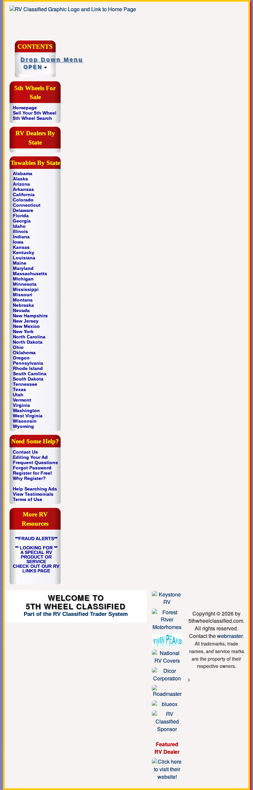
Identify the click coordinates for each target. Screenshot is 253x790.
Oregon (21, 357)
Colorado (23, 199)
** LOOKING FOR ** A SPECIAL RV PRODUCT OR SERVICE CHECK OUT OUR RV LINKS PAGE (36, 559)
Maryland (23, 268)
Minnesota (25, 284)
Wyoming (23, 426)
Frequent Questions (35, 462)
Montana (23, 300)
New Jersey (26, 321)
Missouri (22, 294)
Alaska (20, 178)
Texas (19, 389)
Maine (19, 263)
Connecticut (27, 205)
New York (23, 331)
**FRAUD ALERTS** (36, 538)
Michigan (23, 278)
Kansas (21, 247)
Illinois (20, 231)
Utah (18, 394)
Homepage (25, 107)
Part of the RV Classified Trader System (76, 614)
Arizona (21, 184)
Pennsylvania (28, 363)
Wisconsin (25, 421)
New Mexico (26, 326)
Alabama (22, 173)
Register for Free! (32, 473)
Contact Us (25, 452)
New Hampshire (30, 315)
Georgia (22, 221)
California (24, 194)
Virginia (21, 405)
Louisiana (24, 257)
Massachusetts (30, 273)
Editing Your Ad (30, 457)
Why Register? (29, 478)
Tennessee (25, 384)
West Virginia (27, 415)
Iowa (18, 242)
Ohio (18, 347)
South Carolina (29, 373)
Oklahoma (24, 352)
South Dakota (28, 379)
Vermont (22, 400)
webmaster (229, 636)
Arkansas (23, 189)
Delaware (23, 210)
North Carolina (29, 336)
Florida (21, 215)
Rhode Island (28, 368)
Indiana (21, 236)
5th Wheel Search (32, 118)
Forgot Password (32, 467)
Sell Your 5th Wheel (34, 113)
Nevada (21, 310)
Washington (26, 410)
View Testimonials (33, 494)
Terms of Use (27, 499)
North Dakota (27, 342)
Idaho (19, 226)
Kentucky (23, 252)
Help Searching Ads (35, 488)
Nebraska (23, 305)
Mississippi (26, 289)
